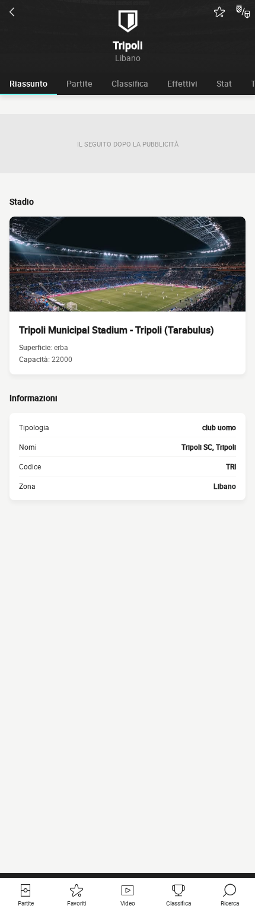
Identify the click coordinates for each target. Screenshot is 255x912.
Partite (79, 83)
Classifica (129, 83)
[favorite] (219, 12)
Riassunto (28, 83)
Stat (224, 83)
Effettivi (182, 83)
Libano (224, 486)
